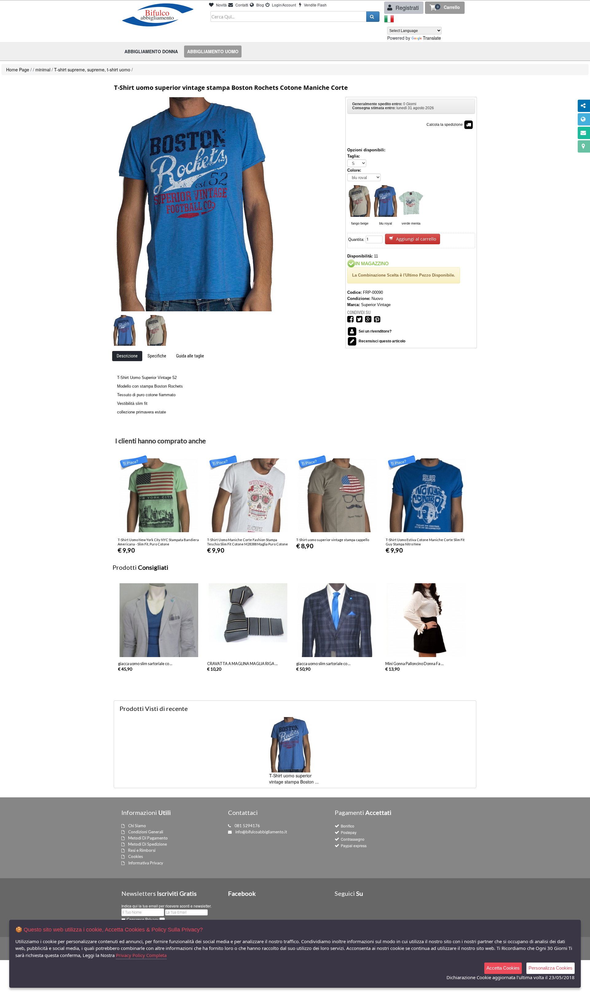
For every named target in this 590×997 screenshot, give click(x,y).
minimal (42, 69)
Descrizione (127, 356)
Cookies (135, 856)
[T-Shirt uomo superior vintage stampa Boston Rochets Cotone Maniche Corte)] (124, 330)
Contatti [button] (241, 4)
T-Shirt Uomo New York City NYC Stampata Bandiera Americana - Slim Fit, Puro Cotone (158, 542)
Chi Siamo (137, 825)
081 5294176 (247, 825)
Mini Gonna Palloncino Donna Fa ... (414, 663)
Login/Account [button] (283, 4)
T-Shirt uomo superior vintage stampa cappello (332, 540)
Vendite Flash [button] (315, 4)
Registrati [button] (406, 7)
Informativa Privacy (145, 862)
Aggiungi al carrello (415, 239)
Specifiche (157, 356)
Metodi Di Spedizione (147, 844)
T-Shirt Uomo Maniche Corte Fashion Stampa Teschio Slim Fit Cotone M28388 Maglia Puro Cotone (247, 542)
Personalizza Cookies (550, 968)
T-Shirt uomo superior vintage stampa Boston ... (294, 778)
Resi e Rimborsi (141, 850)
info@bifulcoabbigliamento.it (261, 831)
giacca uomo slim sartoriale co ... (145, 663)
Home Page (17, 69)
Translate (432, 38)
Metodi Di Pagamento (148, 837)
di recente (154, 708)
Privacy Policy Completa (141, 955)
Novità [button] (221, 4)
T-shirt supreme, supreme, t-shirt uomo (92, 69)
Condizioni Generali (145, 831)
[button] (445, 8)
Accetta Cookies (503, 968)
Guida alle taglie (190, 356)
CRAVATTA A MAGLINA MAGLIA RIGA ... (242, 663)
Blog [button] (259, 4)
